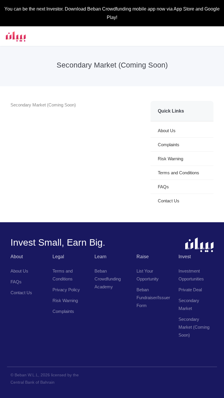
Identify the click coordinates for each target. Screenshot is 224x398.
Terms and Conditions (178, 172)
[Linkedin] (29, 353)
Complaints (168, 144)
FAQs (163, 186)
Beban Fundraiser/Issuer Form (153, 297)
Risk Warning (170, 158)
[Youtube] (16, 353)
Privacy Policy (66, 289)
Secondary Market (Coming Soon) (193, 327)
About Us (167, 130)
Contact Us (168, 200)
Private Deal (190, 289)
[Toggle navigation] (214, 36)
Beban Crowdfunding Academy (107, 278)
